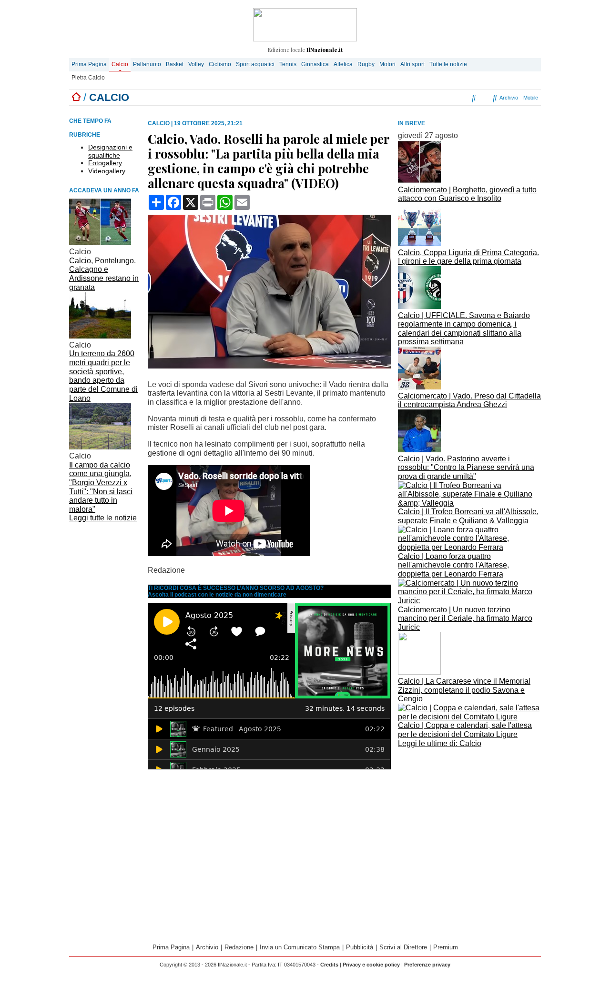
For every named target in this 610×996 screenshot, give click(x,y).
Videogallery (106, 171)
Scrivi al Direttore (403, 947)
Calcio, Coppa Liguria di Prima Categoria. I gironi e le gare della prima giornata (468, 257)
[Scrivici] (484, 97)
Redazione (239, 947)
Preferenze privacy (427, 964)
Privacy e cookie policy (371, 964)
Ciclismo (220, 64)
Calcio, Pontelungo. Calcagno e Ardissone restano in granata (104, 274)
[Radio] (474, 97)
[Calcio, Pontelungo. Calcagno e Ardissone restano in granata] (100, 243)
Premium (445, 947)
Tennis (287, 64)
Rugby (366, 64)
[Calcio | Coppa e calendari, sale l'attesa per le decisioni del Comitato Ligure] (469, 717)
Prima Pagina (89, 64)
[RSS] (458, 97)
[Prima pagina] (76, 97)
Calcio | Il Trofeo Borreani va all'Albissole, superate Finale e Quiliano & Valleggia (468, 516)
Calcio (120, 64)
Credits (329, 964)
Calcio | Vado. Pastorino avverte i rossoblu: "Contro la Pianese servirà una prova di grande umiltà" (466, 467)
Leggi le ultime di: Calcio (439, 743)
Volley (196, 64)
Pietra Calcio (88, 77)
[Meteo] (467, 97)
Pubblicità (359, 947)
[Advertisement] (469, 816)
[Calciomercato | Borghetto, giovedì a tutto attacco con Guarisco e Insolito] (419, 181)
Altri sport (412, 64)
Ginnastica (315, 64)
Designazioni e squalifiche (110, 151)
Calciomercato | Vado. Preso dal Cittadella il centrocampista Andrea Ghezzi (469, 400)
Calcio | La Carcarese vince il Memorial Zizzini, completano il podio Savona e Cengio (464, 690)
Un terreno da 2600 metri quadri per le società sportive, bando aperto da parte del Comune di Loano (103, 375)
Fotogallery (105, 163)
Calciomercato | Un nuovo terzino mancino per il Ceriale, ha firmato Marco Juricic (465, 618)
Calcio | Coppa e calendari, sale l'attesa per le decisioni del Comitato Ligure (465, 729)
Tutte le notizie (448, 64)
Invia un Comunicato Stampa (300, 947)
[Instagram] (430, 97)
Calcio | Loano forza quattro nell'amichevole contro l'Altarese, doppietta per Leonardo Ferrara (453, 565)
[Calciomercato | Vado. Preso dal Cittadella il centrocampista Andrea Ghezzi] (419, 387)
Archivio (508, 97)
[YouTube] (447, 97)
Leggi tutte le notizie (103, 518)
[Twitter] (438, 97)
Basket (174, 64)
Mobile (530, 97)
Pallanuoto (147, 64)
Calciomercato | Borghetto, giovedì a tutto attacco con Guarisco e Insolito (467, 194)
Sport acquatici (255, 64)
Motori (387, 64)
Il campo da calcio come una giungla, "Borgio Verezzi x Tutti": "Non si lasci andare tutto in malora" (100, 487)
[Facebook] (419, 97)
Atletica (343, 64)
